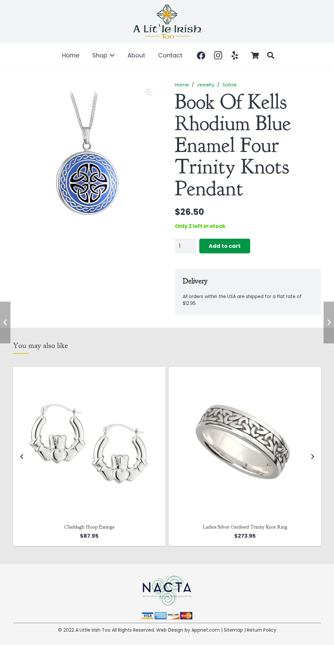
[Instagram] (217, 55)
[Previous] (21, 456)
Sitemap (233, 630)
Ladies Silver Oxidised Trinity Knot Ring (89, 527)
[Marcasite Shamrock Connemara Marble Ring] (245, 443)
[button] (111, 55)
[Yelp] (234, 55)
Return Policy (261, 630)
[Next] (312, 456)
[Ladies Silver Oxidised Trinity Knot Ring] (89, 443)
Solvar (229, 85)
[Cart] (255, 55)
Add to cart (225, 246)
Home (182, 85)
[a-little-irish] (167, 21)
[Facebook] (200, 55)
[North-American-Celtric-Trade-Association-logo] (167, 590)
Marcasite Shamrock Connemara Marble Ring (245, 527)
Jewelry (205, 85)
